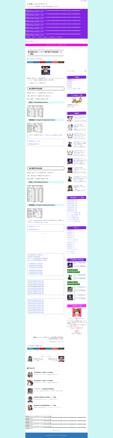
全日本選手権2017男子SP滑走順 (35, 270)
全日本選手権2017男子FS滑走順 (35, 272)
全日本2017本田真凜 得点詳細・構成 (36, 289)
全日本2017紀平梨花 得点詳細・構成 (36, 288)
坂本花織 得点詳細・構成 (72, 209)
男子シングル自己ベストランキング (73, 272)
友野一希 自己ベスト (71, 235)
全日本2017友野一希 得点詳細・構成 (36, 307)
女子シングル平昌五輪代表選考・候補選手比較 (38, 258)
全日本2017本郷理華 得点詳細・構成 (36, 284)
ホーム (28, 41)
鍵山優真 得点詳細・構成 (72, 203)
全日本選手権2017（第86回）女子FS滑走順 (43, 380)
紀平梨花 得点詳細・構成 (72, 207)
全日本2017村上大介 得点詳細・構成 (36, 305)
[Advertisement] (45, 155)
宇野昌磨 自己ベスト (71, 232)
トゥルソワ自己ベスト (71, 251)
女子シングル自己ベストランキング (73, 284)
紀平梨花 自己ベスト (71, 242)
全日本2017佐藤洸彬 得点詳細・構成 (36, 309)
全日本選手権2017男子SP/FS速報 (36, 273)
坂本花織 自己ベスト (71, 244)
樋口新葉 (52, 337)
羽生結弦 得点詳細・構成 (72, 200)
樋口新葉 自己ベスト (71, 246)
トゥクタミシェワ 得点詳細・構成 (73, 221)
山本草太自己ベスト (71, 237)
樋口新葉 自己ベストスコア (34, 141)
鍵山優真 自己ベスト (71, 234)
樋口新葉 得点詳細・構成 (72, 210)
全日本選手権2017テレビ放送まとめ (35, 254)
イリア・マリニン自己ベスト (72, 241)
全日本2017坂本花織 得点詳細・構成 (36, 281)
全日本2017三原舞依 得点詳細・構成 (36, 291)
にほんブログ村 (77, 332)
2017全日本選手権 (59, 337)
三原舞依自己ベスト (71, 248)
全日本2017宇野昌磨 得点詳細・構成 (36, 300)
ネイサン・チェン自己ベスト (72, 239)
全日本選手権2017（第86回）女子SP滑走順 (43, 372)
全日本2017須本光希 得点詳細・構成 (36, 310)
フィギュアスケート (60, 341)
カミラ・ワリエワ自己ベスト (72, 249)
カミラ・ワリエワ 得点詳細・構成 (73, 214)
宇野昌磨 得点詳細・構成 (72, 201)
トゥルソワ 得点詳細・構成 (72, 216)
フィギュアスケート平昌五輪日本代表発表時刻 (44, 388)
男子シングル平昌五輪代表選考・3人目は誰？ (37, 260)
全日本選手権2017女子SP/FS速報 (36, 267)
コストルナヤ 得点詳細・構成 (73, 219)
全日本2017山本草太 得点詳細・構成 (36, 312)
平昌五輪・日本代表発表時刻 (34, 256)
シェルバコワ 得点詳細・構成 (73, 217)
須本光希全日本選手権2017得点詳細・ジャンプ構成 (45, 397)
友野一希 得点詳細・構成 (72, 205)
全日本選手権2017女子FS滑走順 (35, 265)
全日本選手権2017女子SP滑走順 (35, 263)
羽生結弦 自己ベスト (71, 230)
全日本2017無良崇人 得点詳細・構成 (36, 303)
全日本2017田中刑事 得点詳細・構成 (36, 301)
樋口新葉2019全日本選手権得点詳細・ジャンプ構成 (45, 405)
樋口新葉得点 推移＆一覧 (34, 144)
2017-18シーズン (46, 337)
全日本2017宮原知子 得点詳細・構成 (36, 282)
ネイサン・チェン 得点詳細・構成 (73, 212)
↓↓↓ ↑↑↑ (77, 318)
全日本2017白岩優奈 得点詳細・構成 (36, 293)
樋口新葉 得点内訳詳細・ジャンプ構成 (56, 338)
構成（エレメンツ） (34, 41)
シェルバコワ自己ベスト (72, 253)
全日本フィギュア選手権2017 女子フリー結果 (37, 222)
